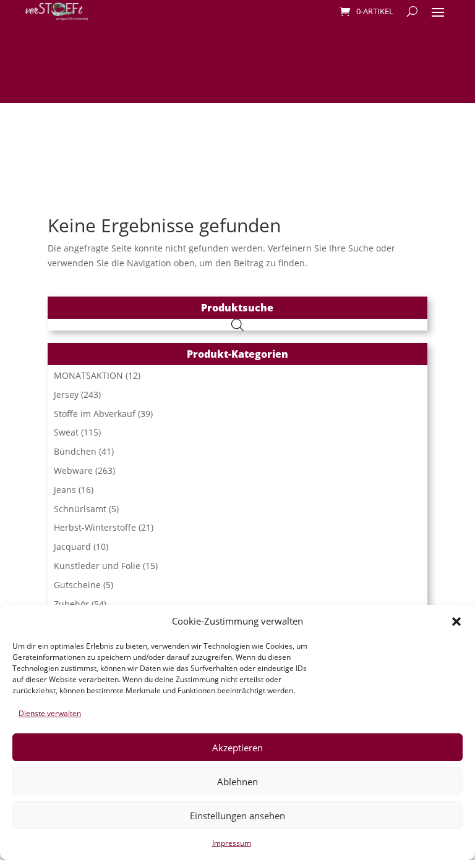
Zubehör (71, 604)
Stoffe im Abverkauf (94, 413)
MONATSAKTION (88, 375)
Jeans (65, 489)
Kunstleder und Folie (97, 565)
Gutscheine (77, 585)
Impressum (231, 843)
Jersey (66, 394)
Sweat (66, 432)
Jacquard (72, 546)
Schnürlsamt (80, 509)
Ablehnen (237, 781)
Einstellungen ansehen (237, 815)
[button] (456, 621)
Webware (73, 470)
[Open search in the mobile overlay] (237, 325)
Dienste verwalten (50, 713)
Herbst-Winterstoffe (95, 527)
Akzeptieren (237, 747)
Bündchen (75, 451)
